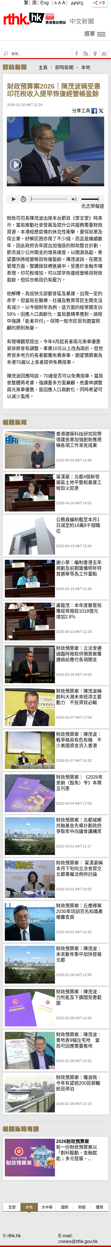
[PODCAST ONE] (95, 53)
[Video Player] (55, 151)
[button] (13, 199)
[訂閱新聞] (104, 53)
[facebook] (76, 53)
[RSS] (86, 53)
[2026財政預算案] (30, 1141)
